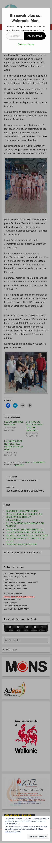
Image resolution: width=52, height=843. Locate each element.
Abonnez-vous (34, 35)
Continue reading (26, 44)
